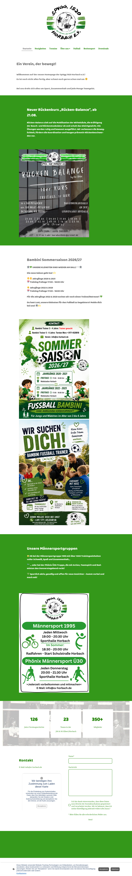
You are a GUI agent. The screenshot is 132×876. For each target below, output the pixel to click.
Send (90, 819)
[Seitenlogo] (66, 22)
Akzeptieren (41, 806)
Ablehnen (115, 869)
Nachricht (72, 767)
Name (71, 756)
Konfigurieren (21, 873)
